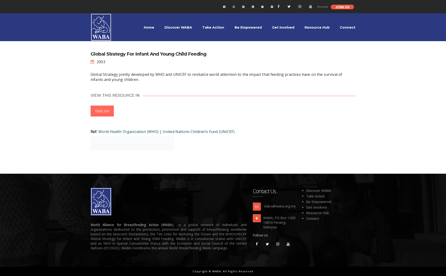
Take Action (315, 196)
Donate (322, 6)
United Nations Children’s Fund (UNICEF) (199, 131)
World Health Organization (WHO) (128, 131)
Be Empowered (318, 201)
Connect (312, 218)
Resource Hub (317, 212)
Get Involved (316, 207)
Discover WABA (318, 190)
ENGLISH (102, 111)
